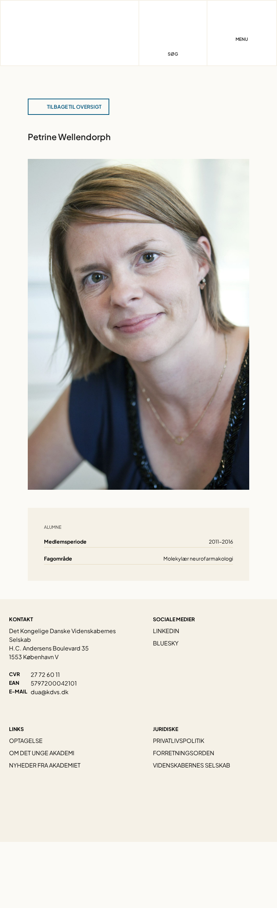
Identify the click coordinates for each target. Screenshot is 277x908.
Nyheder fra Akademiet (44, 765)
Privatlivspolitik (178, 740)
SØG (173, 54)
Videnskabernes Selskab (191, 765)
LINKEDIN (166, 631)
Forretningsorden (183, 753)
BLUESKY (166, 643)
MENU (242, 39)
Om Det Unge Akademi (41, 753)
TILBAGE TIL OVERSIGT (74, 106)
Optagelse (26, 740)
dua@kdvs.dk (50, 692)
